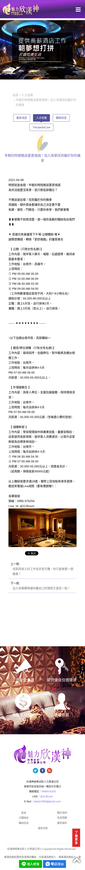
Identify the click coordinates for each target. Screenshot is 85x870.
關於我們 (62, 812)
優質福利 (62, 823)
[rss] (49, 770)
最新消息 (21, 117)
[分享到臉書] (42, 770)
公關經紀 (24, 817)
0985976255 (48, 791)
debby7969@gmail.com (47, 801)
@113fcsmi (46, 796)
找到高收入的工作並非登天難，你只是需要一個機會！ (43, 571)
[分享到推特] (35, 770)
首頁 (23, 812)
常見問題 (62, 817)
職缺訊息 (61, 117)
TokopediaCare (41, 127)
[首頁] (20, 8)
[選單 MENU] (78, 9)
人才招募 (41, 117)
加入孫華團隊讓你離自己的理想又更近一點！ (41, 588)
